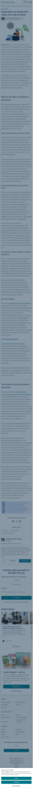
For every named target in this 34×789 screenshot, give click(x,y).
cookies (7, 771)
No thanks (16, 782)
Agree (16, 778)
